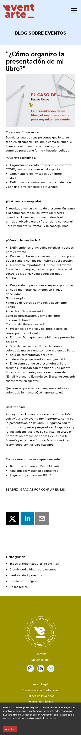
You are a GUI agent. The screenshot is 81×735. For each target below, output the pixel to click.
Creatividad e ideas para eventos (33, 569)
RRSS (46, 475)
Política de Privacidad (40, 696)
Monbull (11, 278)
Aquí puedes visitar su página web (34, 470)
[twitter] (12, 518)
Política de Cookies (40, 702)
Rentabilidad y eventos (26, 575)
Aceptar (10, 729)
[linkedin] (27, 518)
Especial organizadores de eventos (34, 563)
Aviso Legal (40, 684)
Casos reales (19, 587)
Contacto (40, 654)
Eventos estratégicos (24, 581)
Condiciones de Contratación (40, 690)
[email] (42, 518)
